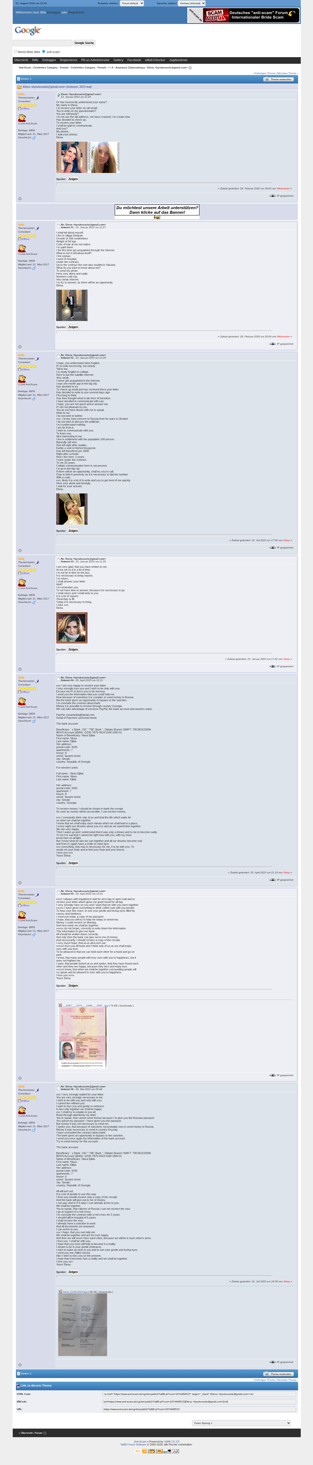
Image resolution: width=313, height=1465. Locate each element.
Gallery (118, 60)
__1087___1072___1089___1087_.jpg (85, 1005)
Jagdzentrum (178, 60)
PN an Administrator (95, 60)
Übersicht (21, 60)
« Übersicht (26, 1433)
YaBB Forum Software (133, 1444)
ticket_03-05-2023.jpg (75, 1292)
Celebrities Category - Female (51, 67)
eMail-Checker (155, 60)
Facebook (134, 60)
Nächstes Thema (286, 73)
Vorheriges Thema (264, 73)
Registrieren (76, 12)
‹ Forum (37, 1433)
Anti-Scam (25, 67)
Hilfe (35, 60)
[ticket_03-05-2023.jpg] (82, 1324)
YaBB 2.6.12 (171, 1441)
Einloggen (54, 12)
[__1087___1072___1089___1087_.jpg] (82, 1038)
